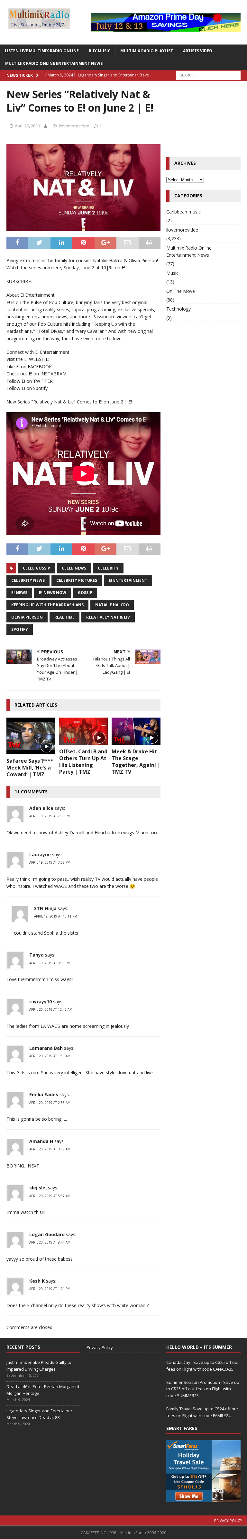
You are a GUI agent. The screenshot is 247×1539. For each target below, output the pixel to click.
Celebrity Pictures (76, 580)
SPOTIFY (19, 629)
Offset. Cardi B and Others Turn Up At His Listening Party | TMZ (83, 761)
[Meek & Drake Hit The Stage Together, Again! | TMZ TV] (136, 731)
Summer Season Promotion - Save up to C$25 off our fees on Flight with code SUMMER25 (202, 1389)
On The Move (180, 291)
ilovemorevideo (74, 126)
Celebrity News (28, 580)
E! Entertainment (128, 580)
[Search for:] (208, 75)
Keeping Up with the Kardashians (47, 605)
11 (101, 126)
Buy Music (99, 51)
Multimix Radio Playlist (146, 51)
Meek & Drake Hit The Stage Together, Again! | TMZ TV (136, 761)
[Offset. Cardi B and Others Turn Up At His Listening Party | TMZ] (83, 731)
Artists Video (197, 51)
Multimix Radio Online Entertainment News (54, 63)
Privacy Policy (100, 1347)
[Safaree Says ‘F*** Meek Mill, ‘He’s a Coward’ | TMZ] (30, 736)
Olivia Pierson (27, 617)
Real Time (64, 617)
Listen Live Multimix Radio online (42, 51)
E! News (19, 592)
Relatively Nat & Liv (108, 617)
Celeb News (74, 568)
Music (172, 273)
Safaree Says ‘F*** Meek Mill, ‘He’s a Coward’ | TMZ (29, 767)
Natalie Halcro (112, 605)
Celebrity (108, 568)
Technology (178, 309)
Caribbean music (183, 212)
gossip (85, 592)
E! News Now (52, 592)
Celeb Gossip (36, 568)
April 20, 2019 (27, 126)
